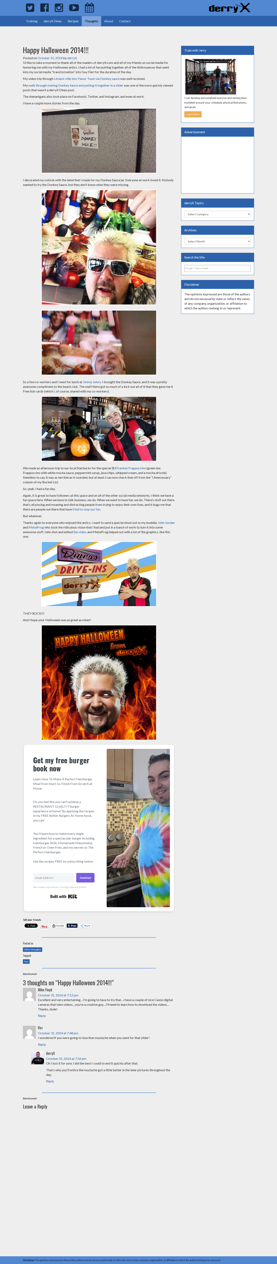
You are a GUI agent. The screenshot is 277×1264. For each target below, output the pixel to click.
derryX (72, 58)
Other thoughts (32, 949)
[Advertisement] (47, 32)
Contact (125, 21)
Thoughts (91, 21)
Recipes (73, 21)
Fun (26, 961)
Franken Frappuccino (131, 468)
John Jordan (166, 522)
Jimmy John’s (92, 382)
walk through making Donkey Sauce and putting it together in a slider (75, 85)
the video (79, 532)
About (108, 21)
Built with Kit (63, 896)
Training (32, 21)
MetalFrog (36, 527)
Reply (42, 1015)
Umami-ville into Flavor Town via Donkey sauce (87, 78)
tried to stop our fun (86, 509)
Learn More (193, 114)
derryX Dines (53, 21)
